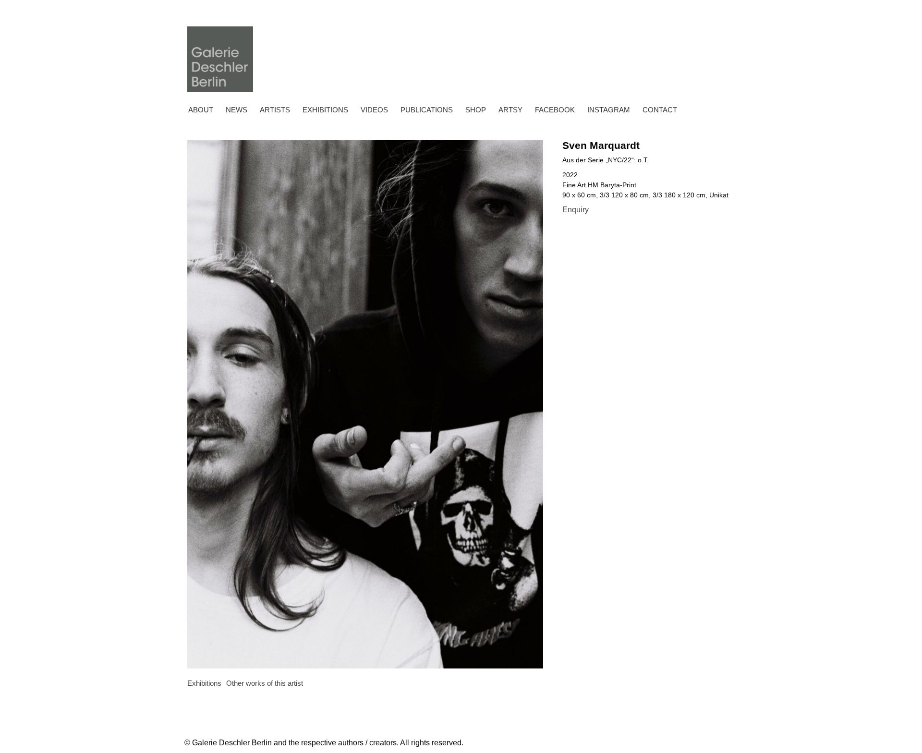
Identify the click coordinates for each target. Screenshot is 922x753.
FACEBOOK (555, 110)
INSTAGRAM (608, 110)
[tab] (204, 683)
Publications (426, 110)
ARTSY (510, 110)
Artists (275, 110)
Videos (374, 110)
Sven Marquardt (601, 145)
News (236, 110)
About (200, 110)
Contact (660, 110)
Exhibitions (325, 110)
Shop (475, 110)
